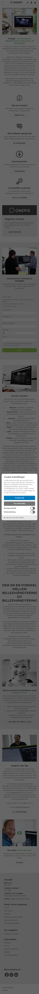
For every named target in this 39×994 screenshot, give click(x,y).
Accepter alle (19, 498)
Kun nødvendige (19, 503)
